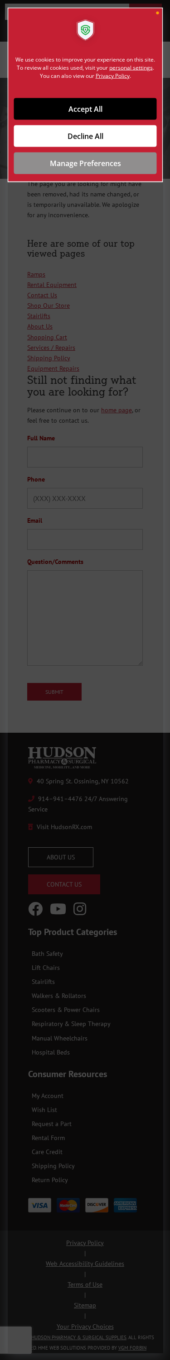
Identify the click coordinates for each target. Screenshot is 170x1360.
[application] (85, 680)
